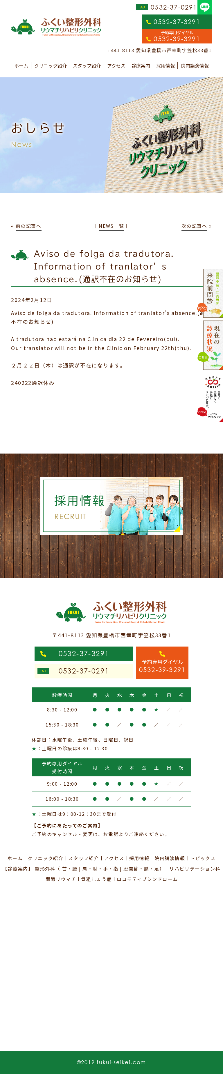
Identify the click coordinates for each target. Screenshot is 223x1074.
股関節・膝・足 (141, 868)
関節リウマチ (61, 878)
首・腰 (70, 868)
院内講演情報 (195, 65)
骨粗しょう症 (96, 878)
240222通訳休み (33, 382)
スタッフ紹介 (87, 65)
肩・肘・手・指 (100, 868)
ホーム (21, 65)
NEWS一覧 (111, 226)
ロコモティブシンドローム (147, 878)
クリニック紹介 (50, 65)
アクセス (116, 65)
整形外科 (45, 868)
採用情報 (165, 65)
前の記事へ (29, 226)
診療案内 (141, 65)
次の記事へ (194, 226)
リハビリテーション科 (194, 868)
